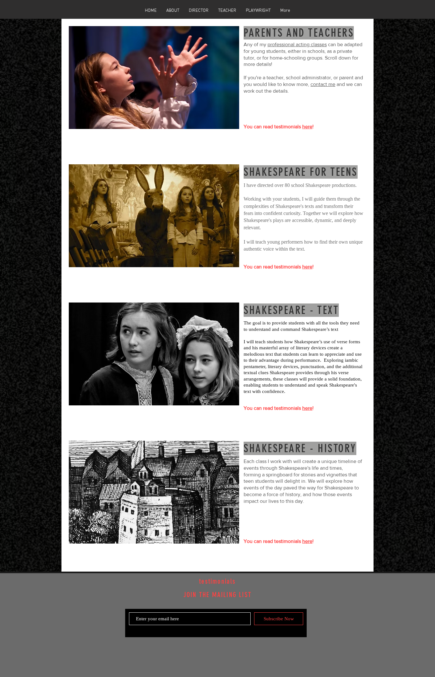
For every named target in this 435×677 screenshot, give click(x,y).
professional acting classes (297, 44)
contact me (322, 84)
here (307, 126)
